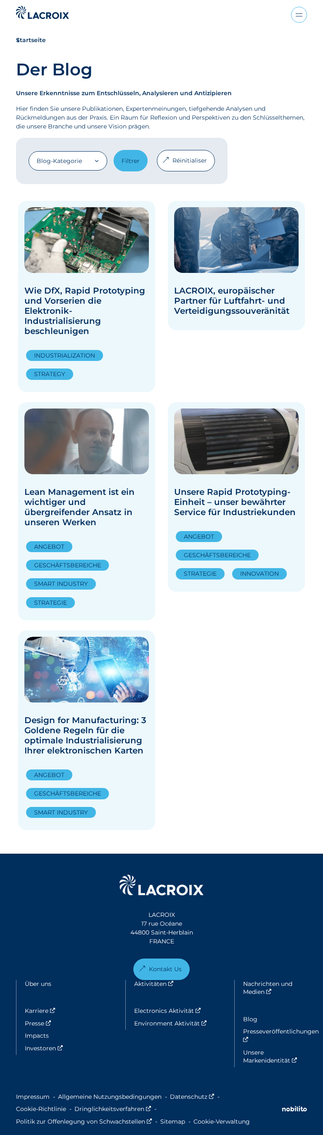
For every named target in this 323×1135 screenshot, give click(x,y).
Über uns (38, 984)
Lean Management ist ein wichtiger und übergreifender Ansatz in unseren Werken (79, 507)
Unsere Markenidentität (275, 1057)
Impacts (37, 1035)
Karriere (64, 1011)
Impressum (33, 1096)
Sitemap (172, 1121)
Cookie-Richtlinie (41, 1109)
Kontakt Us (165, 969)
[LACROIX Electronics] (161, 886)
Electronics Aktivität (184, 1011)
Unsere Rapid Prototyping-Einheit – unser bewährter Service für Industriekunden (235, 502)
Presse (62, 1023)
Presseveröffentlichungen (275, 1036)
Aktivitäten (178, 984)
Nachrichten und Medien (275, 988)
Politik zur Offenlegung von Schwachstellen (84, 1121)
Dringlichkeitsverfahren (112, 1109)
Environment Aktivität (184, 1023)
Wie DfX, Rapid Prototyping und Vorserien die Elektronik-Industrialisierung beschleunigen (84, 311)
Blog (250, 1019)
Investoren (68, 1048)
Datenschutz (192, 1096)
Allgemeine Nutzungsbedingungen (110, 1096)
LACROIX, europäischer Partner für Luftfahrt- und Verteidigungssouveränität (231, 301)
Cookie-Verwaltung (221, 1121)
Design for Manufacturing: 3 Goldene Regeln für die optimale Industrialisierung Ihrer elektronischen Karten (85, 735)
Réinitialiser (189, 160)
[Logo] (42, 12)
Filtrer (131, 161)
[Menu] (299, 15)
